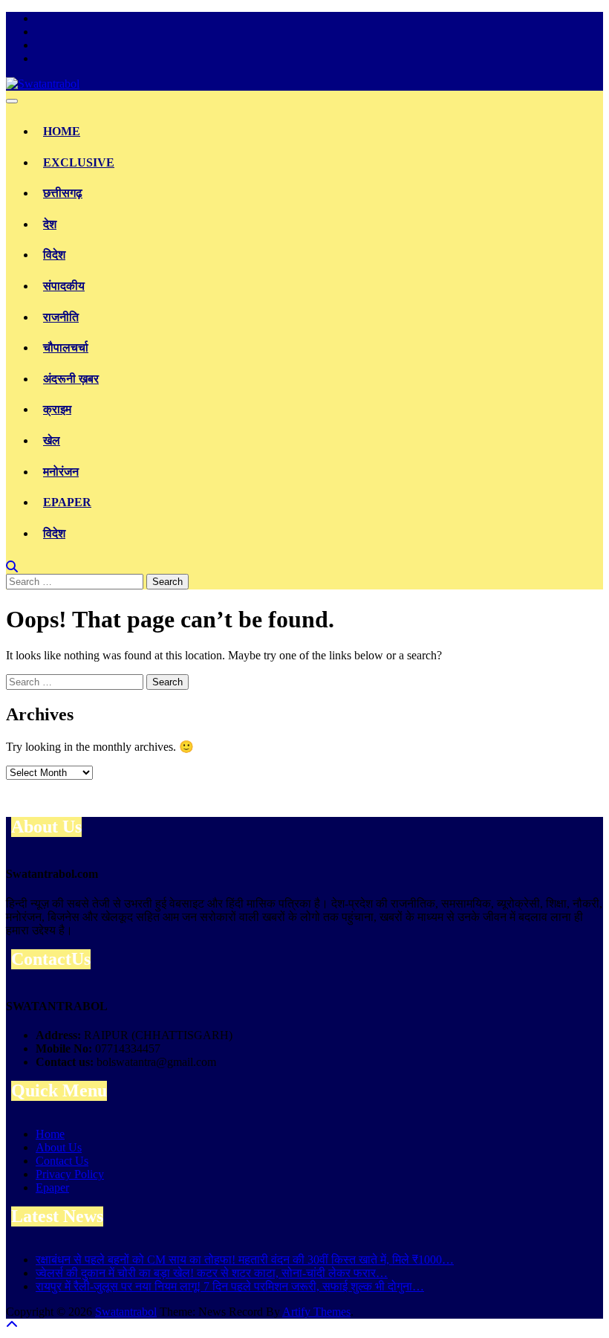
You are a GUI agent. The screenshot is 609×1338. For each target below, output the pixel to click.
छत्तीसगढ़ (62, 193)
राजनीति (61, 317)
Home (61, 131)
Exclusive (78, 162)
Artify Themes (316, 1311)
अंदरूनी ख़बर (71, 378)
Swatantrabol (126, 1311)
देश (49, 224)
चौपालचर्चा (65, 347)
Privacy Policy (70, 1174)
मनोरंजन (61, 471)
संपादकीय (64, 285)
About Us (59, 1147)
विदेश (54, 254)
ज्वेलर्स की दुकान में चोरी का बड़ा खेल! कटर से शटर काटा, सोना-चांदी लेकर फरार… (212, 1273)
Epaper (67, 502)
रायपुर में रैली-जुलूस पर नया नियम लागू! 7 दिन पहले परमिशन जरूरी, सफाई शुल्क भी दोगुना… (230, 1286)
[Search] (12, 566)
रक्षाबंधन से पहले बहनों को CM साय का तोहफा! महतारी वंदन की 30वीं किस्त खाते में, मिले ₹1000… (245, 1259)
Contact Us (62, 1160)
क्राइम (57, 409)
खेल (51, 440)
